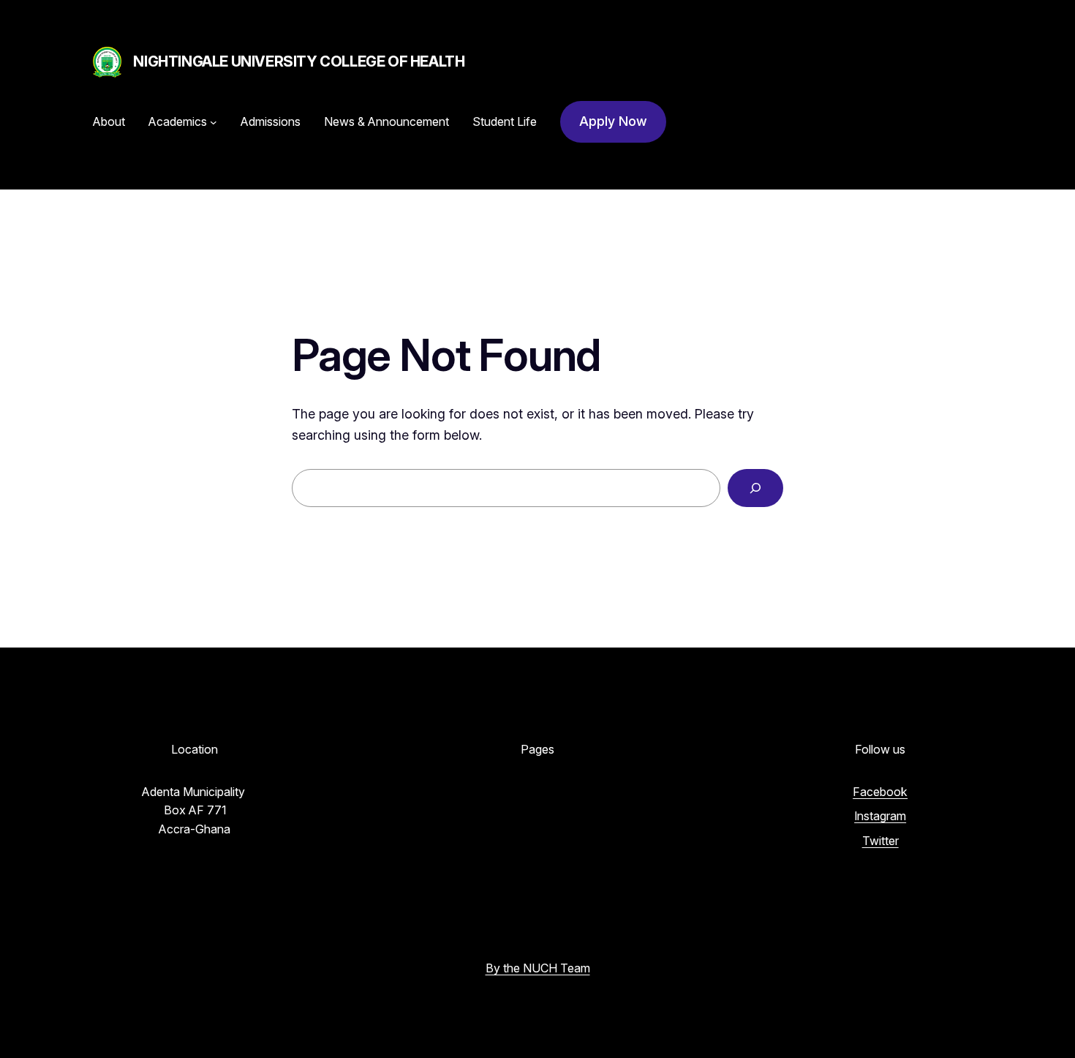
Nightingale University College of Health (298, 61)
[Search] (755, 488)
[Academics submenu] (213, 122)
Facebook (880, 791)
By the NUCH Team (538, 968)
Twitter (880, 840)
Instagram (880, 815)
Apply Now (613, 121)
